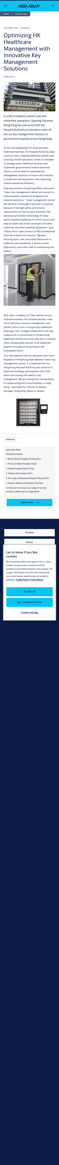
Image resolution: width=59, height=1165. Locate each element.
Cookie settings (29, 612)
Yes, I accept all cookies (29, 602)
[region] (29, 582)
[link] (8, 13)
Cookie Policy (22, 580)
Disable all (29, 591)
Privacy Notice (36, 580)
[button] (21, 14)
